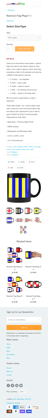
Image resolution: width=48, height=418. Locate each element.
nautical (18, 149)
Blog (8, 358)
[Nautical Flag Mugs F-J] (24, 188)
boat (15, 147)
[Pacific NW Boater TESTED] (16, 4)
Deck (8, 351)
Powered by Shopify (13, 403)
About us (10, 371)
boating (19, 147)
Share (23, 162)
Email (21, 168)
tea (28, 149)
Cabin (8, 347)
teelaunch (10, 21)
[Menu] (34, 4)
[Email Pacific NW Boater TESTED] (21, 385)
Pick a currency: (13, 391)
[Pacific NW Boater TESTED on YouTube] (13, 385)
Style (8, 33)
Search (9, 368)
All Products (11, 354)
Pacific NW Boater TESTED (21, 399)
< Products (10, 10)
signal (24, 149)
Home (8, 344)
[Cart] (39, 4)
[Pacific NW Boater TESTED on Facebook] (9, 385)
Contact (9, 375)
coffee (31, 147)
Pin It (32, 162)
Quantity (10, 44)
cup (35, 147)
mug (13, 149)
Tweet (12, 162)
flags (39, 147)
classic (25, 147)
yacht (32, 149)
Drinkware (14, 152)
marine (9, 149)
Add (11, 168)
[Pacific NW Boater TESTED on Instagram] (17, 385)
